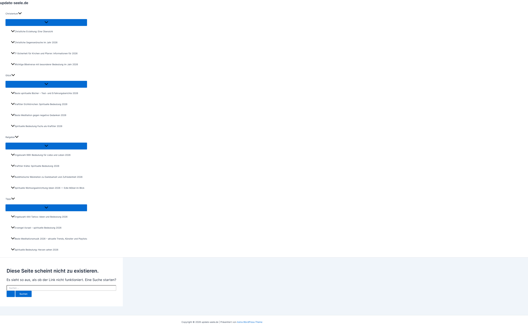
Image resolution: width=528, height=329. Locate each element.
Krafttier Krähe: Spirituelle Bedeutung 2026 (37, 166)
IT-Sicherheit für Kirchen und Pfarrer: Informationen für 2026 (46, 53)
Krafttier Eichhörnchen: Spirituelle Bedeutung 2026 (41, 104)
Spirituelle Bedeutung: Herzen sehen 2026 (36, 249)
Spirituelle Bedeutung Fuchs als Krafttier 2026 (38, 126)
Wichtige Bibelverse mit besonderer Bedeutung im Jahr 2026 (46, 64)
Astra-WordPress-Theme (249, 322)
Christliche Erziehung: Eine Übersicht (34, 31)
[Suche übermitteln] (11, 294)
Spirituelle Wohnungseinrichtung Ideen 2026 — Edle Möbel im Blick (49, 188)
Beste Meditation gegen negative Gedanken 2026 (40, 115)
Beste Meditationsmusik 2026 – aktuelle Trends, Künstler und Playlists (51, 238)
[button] (20, 13)
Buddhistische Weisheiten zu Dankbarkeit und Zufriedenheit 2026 (48, 177)
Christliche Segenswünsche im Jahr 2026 (36, 42)
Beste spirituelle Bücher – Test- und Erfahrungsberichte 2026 (46, 93)
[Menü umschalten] (46, 22)
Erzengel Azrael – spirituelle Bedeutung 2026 (38, 227)
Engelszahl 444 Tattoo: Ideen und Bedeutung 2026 (41, 216)
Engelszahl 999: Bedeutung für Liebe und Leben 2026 (43, 155)
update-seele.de (14, 3)
